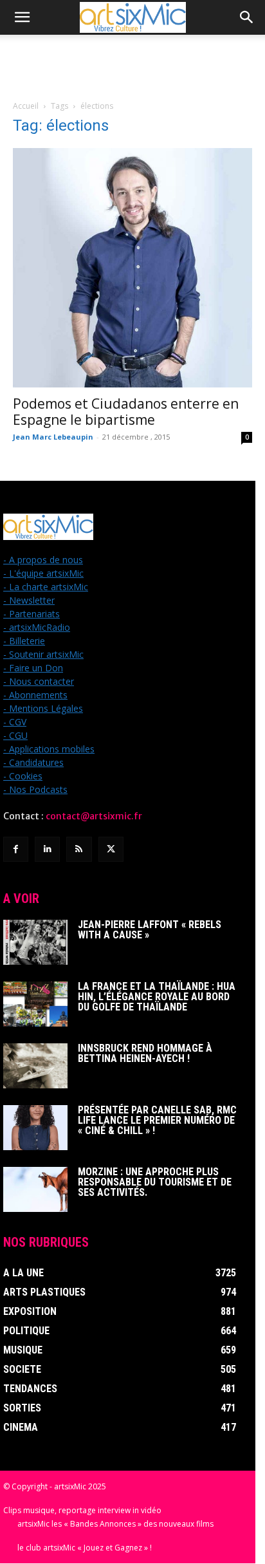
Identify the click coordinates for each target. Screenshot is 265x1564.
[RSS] (78, 849)
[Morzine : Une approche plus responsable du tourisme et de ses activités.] (35, 1189)
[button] (21, 17)
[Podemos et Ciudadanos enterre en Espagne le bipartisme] (132, 267)
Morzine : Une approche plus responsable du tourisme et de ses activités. (155, 1182)
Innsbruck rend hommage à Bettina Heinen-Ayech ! (145, 1053)
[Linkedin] (47, 849)
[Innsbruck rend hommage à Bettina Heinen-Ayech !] (35, 1065)
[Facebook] (15, 849)
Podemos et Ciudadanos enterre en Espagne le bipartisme (126, 412)
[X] (110, 849)
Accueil (26, 105)
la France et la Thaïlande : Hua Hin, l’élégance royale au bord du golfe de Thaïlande (156, 996)
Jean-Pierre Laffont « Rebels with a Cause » (149, 929)
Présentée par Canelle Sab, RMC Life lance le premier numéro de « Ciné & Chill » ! (157, 1120)
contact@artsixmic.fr (94, 816)
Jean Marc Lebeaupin (53, 437)
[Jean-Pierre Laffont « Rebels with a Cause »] (35, 942)
